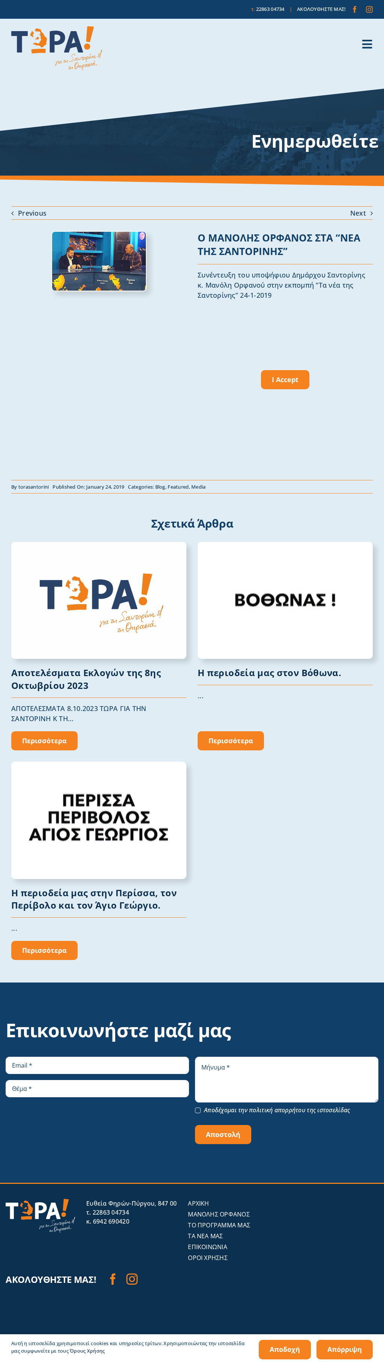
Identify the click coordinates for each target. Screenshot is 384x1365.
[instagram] (369, 9)
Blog (160, 486)
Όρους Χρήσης (87, 1350)
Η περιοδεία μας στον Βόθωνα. (269, 672)
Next (358, 213)
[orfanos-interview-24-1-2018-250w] (99, 235)
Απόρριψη (344, 1349)
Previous (32, 213)
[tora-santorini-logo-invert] (40, 1202)
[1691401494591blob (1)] (99, 546)
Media (198, 486)
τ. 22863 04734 (107, 1212)
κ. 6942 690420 (107, 1221)
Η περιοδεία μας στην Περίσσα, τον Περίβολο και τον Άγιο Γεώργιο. (94, 899)
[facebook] (354, 9)
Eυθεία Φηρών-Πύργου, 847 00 (131, 1203)
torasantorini (33, 486)
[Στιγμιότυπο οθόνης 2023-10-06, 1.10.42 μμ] (285, 546)
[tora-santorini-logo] (56, 29)
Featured (178, 486)
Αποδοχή (285, 1349)
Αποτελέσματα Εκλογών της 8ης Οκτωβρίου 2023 (86, 679)
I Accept (285, 379)
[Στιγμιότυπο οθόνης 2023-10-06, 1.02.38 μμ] (99, 765)
